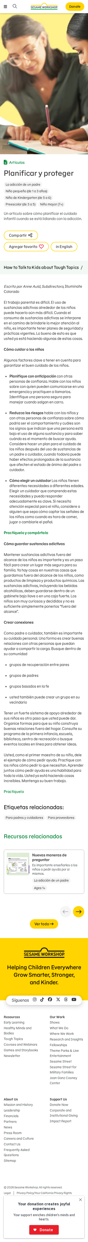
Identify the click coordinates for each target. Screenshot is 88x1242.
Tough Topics (13, 1039)
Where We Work (62, 1034)
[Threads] (66, 1000)
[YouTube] (74, 1000)
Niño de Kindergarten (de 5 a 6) (28, 198)
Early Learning (14, 1022)
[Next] (78, 911)
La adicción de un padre (23, 184)
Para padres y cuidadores (24, 818)
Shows (55, 1022)
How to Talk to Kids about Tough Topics (41, 267)
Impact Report (60, 1121)
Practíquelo (14, 791)
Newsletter (12, 1056)
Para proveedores (61, 818)
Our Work (57, 1017)
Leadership (12, 1110)
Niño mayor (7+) (51, 204)
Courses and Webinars (20, 1044)
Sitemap (10, 1161)
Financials (11, 1116)
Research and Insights (66, 1039)
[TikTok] (42, 1000)
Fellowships (58, 1045)
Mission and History (18, 1105)
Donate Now (59, 1105)
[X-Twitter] (58, 1000)
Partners (10, 1122)
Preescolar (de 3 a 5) (20, 204)
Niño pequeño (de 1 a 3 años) (26, 191)
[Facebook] (50, 1000)
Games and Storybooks (21, 1050)
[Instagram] (35, 1000)
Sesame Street (61, 1061)
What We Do (59, 1028)
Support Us (58, 1099)
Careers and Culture (19, 1138)
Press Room (13, 1133)
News (8, 1127)
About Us (11, 1099)
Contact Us (12, 1144)
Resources (12, 1017)
